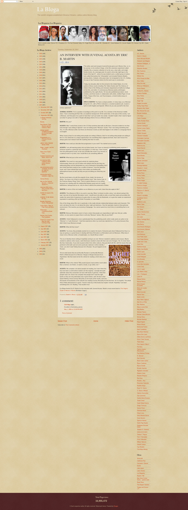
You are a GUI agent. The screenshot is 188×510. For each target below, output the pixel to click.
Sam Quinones (141, 395)
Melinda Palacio (141, 312)
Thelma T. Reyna (142, 434)
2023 (40, 61)
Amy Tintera (140, 96)
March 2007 (44, 240)
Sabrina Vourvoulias (142, 393)
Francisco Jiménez (142, 188)
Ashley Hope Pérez (142, 106)
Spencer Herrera (141, 420)
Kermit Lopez (141, 251)
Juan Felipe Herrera (142, 239)
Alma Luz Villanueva (143, 86)
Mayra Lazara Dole (142, 307)
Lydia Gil (139, 276)
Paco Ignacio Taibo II (143, 344)
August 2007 (44, 226)
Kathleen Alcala (141, 246)
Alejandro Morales (142, 68)
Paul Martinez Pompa (143, 353)
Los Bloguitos (141, 473)
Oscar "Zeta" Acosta (143, 339)
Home (96, 321)
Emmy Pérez (141, 178)
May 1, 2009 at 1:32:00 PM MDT (73, 309)
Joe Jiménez (140, 222)
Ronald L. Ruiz (141, 380)
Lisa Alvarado (141, 259)
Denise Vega (140, 158)
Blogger (116, 506)
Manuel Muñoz (141, 279)
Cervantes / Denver (142, 463)
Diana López (140, 163)
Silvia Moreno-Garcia (143, 415)
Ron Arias (140, 378)
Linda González (141, 254)
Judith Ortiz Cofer (142, 241)
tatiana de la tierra (142, 432)
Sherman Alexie (141, 410)
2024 (40, 59)
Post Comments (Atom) (72, 325)
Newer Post (62, 321)
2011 (40, 94)
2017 (40, 78)
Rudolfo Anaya (141, 385)
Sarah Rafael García (143, 403)
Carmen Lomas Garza (143, 128)
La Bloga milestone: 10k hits (46, 118)
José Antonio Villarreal (143, 229)
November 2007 (45, 110)
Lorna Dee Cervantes (143, 264)
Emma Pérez (141, 173)
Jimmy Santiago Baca (143, 219)
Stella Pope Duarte (142, 423)
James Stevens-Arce (143, 212)
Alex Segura (140, 73)
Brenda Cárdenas (142, 113)
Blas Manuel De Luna (143, 111)
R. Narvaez (140, 356)
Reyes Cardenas (141, 363)
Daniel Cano (140, 150)
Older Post (129, 321)
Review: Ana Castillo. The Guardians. (46, 216)
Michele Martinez (142, 319)
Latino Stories (141, 471)
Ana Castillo (140, 98)
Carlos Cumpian (141, 118)
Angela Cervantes (142, 103)
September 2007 (45, 115)
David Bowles (141, 155)
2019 (40, 72)
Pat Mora (139, 347)
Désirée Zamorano (142, 160)
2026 (40, 53)
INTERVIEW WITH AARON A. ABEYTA (46, 175)
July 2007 (44, 229)
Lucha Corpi (140, 266)
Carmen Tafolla (141, 130)
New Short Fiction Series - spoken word (143, 479)
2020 (40, 70)
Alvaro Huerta (141, 88)
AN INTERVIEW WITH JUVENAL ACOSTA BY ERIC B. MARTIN (46, 170)
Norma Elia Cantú (142, 334)
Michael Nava (141, 317)
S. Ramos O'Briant (142, 390)
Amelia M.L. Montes (143, 91)
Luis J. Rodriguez (142, 274)
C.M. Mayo (67, 304)
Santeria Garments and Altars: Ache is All (46, 156)
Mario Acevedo (141, 292)
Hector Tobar (140, 204)
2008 (40, 102)
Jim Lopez (140, 217)
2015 (40, 83)
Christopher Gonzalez (143, 140)
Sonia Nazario (141, 418)
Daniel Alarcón (141, 148)
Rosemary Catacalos (143, 383)
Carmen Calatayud (142, 125)
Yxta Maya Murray (142, 449)
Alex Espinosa (141, 71)
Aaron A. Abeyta (141, 56)
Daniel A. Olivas (70, 294)
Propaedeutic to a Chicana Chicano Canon (45, 139)
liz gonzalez (140, 261)
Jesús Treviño (141, 214)
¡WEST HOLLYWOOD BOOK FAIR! (46, 143)
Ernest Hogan (141, 180)
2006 (40, 248)
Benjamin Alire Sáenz (143, 108)
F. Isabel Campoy (142, 183)
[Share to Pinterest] (68, 62)
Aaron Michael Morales (143, 58)
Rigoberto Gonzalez (142, 370)
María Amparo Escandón (141, 284)
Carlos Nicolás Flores (143, 121)
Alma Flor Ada (141, 83)
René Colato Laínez (142, 360)
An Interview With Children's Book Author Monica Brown (45, 162)
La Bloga (48, 9)
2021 (40, 67)
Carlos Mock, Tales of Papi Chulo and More (47, 206)
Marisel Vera (140, 294)
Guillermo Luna (141, 202)
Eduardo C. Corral (142, 168)
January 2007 (45, 245)
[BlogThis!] (63, 62)
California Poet (141, 461)
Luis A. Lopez (141, 269)
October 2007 (45, 112)
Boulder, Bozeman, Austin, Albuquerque (46, 202)
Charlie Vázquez (141, 133)
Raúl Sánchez (141, 358)
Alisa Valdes (140, 81)
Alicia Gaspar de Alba (143, 78)
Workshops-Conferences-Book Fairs (46, 211)
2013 (40, 88)
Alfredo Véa (140, 76)
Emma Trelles (141, 175)
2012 (40, 91)
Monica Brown (141, 324)
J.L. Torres (140, 209)
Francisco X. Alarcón (143, 190)
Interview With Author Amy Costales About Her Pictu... (46, 189)
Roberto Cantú (141, 373)
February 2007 (45, 242)
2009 (40, 99)
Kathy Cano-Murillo (142, 249)
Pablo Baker (140, 342)
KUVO (139, 466)
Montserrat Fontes (142, 327)
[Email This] (61, 62)
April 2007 (44, 237)
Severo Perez (141, 408)
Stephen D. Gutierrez (143, 429)
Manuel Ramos (141, 281)
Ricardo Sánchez (142, 368)
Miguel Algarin (141, 322)
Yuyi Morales (140, 447)
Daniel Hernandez (142, 153)
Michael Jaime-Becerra (143, 314)
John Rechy (140, 224)
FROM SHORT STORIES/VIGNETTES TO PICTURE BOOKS (46, 133)
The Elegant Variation (143, 484)
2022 (40, 64)
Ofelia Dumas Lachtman (144, 337)
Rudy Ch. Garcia (141, 388)
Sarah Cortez (141, 400)
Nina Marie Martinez (142, 332)
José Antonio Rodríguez (144, 227)
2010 (40, 97)
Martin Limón (140, 297)
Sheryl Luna (140, 413)
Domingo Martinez (142, 165)
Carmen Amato (141, 123)
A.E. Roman (140, 53)
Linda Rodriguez (141, 256)
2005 (40, 251)
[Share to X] (64, 62)
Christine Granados (142, 135)
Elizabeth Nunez (141, 170)
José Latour (140, 231)
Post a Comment (67, 313)
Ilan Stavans (140, 207)
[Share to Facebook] (66, 62)
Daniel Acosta (141, 145)
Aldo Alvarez (140, 66)
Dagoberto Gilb (141, 143)
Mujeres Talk (140, 476)
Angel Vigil (140, 101)
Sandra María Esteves (143, 398)
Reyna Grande (141, 365)
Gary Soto (140, 193)
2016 (40, 80)
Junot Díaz (140, 244)
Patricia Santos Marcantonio (141, 350)
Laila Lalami (140, 468)
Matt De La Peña (142, 302)
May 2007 (44, 234)
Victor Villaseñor (141, 439)
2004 (40, 254)
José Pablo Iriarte (142, 236)
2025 (40, 56)
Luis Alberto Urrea (142, 271)
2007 (40, 105)
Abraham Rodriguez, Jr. (143, 63)
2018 (40, 75)
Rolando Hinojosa (142, 375)
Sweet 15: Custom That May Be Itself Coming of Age (47, 221)
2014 (40, 86)
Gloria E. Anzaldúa (142, 195)
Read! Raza (140, 482)
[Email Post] (85, 294)
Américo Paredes (142, 93)
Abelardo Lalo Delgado (143, 61)
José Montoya (141, 234)
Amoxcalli (140, 458)
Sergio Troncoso (141, 405)
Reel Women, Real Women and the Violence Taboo (45, 126)
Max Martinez (141, 304)
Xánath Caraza (141, 444)
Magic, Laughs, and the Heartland (47, 148)
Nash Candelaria (141, 329)
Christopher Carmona (143, 138)
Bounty (42, 122)
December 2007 (45, 107)
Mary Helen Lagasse (143, 299)
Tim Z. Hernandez (142, 437)
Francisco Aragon (142, 185)
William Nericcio (141, 442)
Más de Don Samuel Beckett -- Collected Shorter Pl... (46, 183)
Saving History (44, 179)
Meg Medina (140, 309)
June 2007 (44, 231)
